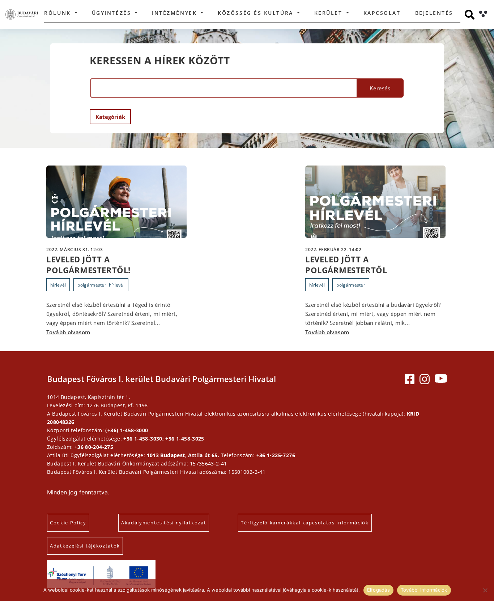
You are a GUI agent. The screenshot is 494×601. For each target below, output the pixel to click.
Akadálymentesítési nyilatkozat (163, 522)
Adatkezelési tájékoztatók (85, 545)
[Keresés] (469, 14)
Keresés (380, 88)
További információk (424, 590)
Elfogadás (378, 590)
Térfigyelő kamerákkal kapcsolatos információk (305, 522)
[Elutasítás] (485, 590)
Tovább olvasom (68, 332)
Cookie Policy (68, 522)
